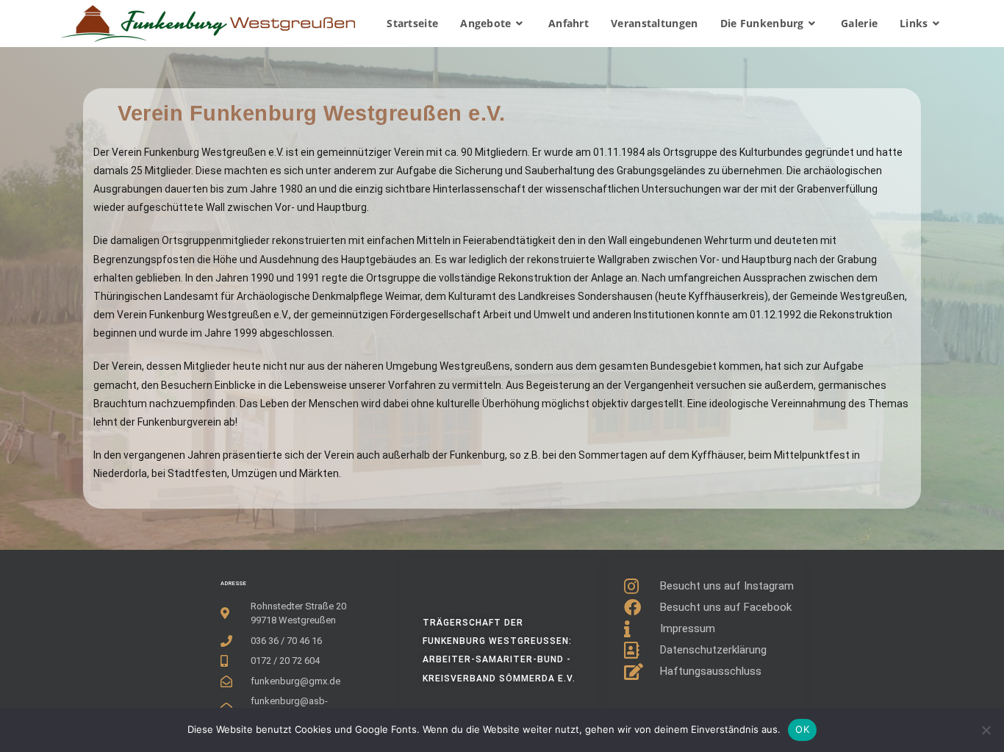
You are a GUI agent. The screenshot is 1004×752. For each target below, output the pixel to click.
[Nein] (985, 730)
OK (802, 729)
